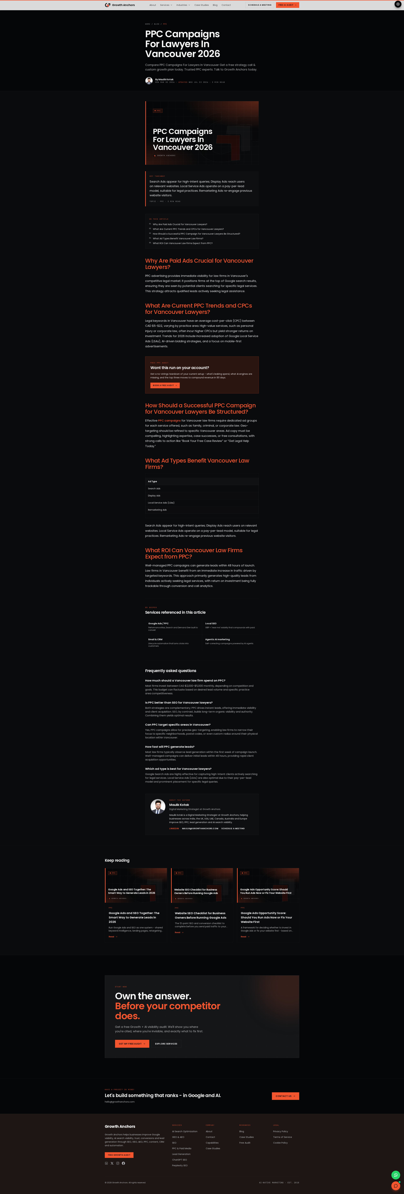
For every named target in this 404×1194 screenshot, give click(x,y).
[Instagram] (117, 1163)
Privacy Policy (280, 1131)
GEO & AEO (178, 1137)
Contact (226, 5)
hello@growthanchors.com (120, 1101)
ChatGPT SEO (179, 1159)
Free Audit (244, 1142)
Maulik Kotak (165, 79)
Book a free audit (163, 385)
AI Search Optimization (184, 1131)
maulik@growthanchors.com (200, 828)
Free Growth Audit (119, 1155)
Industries (182, 5)
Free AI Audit (286, 5)
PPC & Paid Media (181, 1148)
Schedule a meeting (259, 5)
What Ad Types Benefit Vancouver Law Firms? (178, 238)
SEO (174, 1142)
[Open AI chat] (395, 1185)
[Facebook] (123, 1163)
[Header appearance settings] (398, 4)
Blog (215, 5)
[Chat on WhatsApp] (395, 1175)
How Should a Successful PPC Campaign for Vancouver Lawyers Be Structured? (196, 233)
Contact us (284, 1096)
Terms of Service (282, 1137)
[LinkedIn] (106, 1163)
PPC (165, 24)
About (152, 5)
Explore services (166, 1043)
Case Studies (201, 5)
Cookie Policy (280, 1142)
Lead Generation (181, 1154)
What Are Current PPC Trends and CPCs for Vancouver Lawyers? (188, 229)
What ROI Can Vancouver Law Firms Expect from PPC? (183, 243)
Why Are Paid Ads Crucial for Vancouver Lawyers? (180, 224)
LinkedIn (174, 828)
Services (164, 5)
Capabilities (212, 1142)
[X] (112, 1163)
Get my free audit (130, 1043)
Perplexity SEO (180, 1165)
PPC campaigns (169, 420)
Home (147, 24)
